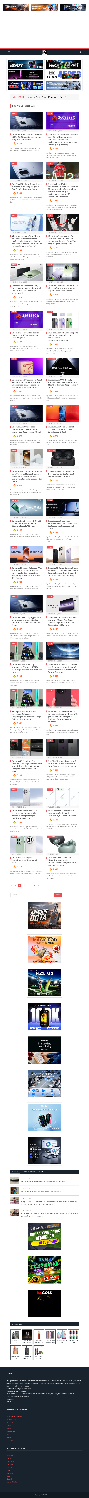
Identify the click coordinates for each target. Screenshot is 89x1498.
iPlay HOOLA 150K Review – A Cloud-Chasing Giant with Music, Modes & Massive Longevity (50, 1214)
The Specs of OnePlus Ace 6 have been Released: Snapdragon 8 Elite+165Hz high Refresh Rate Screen (27, 715)
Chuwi (9, 1458)
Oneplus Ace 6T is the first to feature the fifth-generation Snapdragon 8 (25, 335)
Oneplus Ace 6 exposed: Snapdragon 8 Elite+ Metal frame (24, 860)
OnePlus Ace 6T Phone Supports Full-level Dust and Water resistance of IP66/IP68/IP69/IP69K (63, 336)
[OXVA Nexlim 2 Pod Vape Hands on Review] (14, 1190)
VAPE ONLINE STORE (14, 1417)
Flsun (9, 1470)
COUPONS (52, 359)
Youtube (9, 1402)
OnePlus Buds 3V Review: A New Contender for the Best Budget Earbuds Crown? (61, 474)
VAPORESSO (11, 1420)
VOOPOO (10, 1423)
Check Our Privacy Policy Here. (17, 1391)
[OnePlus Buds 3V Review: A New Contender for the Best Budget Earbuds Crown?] (62, 457)
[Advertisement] (44, 30)
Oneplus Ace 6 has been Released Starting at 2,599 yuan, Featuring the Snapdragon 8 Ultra (63, 525)
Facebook (10, 1399)
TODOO (10, 1440)
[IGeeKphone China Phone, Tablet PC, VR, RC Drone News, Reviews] (44, 52)
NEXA (9, 1429)
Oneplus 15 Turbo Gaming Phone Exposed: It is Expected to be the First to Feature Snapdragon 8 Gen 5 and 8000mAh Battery (63, 572)
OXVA (9, 1426)
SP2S (8, 1434)
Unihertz (10, 1467)
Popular (15, 1172)
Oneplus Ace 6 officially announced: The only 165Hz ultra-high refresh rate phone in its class (27, 668)
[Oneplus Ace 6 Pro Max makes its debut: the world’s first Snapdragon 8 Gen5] (62, 413)
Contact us (10, 1388)
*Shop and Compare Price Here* (18, 1396)
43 (34, 885)
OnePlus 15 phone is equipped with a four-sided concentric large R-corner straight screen (62, 763)
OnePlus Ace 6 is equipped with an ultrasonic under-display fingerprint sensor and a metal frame (27, 621)
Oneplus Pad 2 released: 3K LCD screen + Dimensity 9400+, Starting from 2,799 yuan (26, 523)
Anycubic (10, 1473)
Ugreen (9, 1485)
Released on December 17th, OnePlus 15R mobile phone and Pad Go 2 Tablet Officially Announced (26, 289)
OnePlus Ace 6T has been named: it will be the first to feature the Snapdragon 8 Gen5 (26, 429)
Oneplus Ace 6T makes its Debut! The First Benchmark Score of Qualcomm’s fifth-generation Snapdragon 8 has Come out (27, 384)
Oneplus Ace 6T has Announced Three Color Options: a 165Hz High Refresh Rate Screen (63, 288)
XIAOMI (40, 1172)
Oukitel (9, 1479)
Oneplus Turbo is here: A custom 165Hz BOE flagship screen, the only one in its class (27, 137)
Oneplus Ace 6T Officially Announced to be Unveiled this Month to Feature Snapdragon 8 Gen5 (63, 384)
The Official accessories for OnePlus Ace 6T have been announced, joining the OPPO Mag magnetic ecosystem (62, 240)
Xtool (9, 1476)
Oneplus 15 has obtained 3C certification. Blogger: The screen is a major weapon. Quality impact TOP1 (24, 814)
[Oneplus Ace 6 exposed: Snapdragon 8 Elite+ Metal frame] (26, 844)
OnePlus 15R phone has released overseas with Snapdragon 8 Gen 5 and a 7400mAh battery (27, 186)
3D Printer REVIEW (28, 1172)
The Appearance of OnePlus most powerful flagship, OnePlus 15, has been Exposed (62, 813)
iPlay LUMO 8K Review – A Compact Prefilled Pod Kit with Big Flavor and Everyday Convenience (49, 1203)
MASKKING (11, 1431)
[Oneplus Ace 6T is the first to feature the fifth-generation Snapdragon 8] (26, 319)
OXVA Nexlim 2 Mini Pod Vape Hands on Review (43, 1181)
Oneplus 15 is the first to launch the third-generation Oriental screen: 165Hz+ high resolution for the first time (62, 668)
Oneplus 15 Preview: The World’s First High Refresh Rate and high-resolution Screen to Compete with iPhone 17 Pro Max (27, 766)
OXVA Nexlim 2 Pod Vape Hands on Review (41, 1191)
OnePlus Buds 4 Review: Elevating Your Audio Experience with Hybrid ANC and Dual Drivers (62, 861)
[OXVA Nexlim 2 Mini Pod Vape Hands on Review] (14, 1180)
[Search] (80, 52)
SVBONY (10, 1455)
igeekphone (50, 1495)
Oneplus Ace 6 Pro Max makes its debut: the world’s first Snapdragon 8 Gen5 (62, 429)
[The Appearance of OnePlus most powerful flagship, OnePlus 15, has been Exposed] (62, 797)
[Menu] (9, 52)
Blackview (10, 1461)
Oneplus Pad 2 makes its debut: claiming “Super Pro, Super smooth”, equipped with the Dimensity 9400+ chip (62, 621)
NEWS (14, 114)
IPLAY (9, 1437)
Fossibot (10, 1464)
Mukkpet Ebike (12, 1482)
